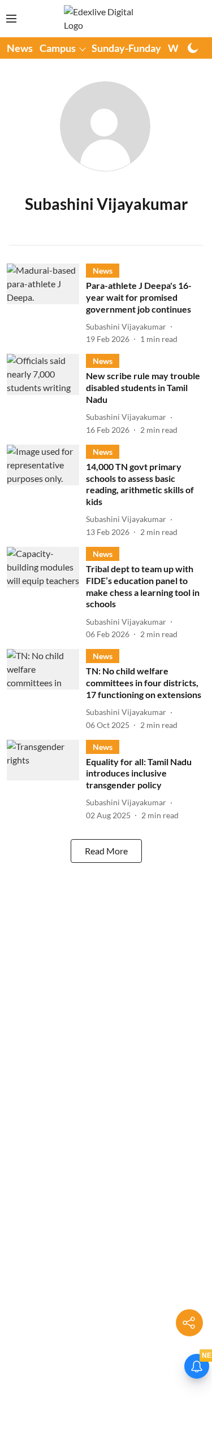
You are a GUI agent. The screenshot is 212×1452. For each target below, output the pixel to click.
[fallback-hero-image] (46, 304)
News (20, 48)
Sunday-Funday (126, 48)
